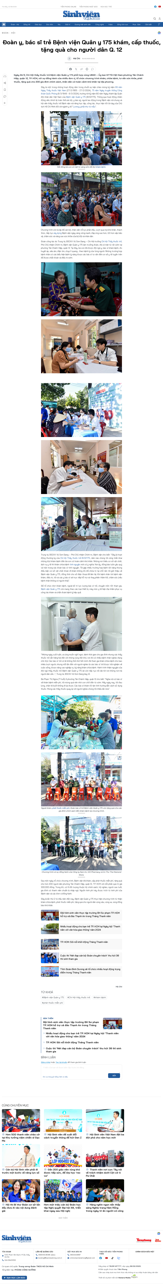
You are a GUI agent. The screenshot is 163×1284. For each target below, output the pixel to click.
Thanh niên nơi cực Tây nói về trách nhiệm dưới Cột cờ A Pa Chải (104, 1172)
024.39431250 (10, 1260)
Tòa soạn (6, 1252)
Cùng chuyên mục (15, 1105)
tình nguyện (75, 564)
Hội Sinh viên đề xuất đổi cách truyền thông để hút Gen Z (63, 1136)
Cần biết (148, 24)
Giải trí (67, 24)
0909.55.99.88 (44, 1255)
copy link (81, 69)
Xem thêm (159, 24)
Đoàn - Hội (15, 24)
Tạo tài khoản (61, 1062)
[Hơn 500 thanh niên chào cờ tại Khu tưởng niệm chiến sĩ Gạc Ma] (21, 1120)
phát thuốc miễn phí (60, 808)
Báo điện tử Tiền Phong (81, 15)
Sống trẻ (27, 24)
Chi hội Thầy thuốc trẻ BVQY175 (75, 558)
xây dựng (57, 233)
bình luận (92, 69)
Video (110, 24)
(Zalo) (53, 1255)
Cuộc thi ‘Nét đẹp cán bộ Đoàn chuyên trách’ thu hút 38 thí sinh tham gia (89, 957)
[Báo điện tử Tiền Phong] (143, 1240)
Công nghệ (99, 24)
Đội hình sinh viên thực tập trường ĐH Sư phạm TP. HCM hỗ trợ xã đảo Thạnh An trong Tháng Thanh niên (90, 914)
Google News (159, 33)
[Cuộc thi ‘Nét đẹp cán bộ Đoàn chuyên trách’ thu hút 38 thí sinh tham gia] (50, 957)
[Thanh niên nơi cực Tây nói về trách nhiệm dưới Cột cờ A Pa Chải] (105, 1155)
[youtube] (159, 7)
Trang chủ (4, 24)
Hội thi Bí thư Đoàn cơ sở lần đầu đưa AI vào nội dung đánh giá (21, 1207)
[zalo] (120, 1258)
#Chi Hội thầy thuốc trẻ (78, 997)
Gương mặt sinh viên (83, 24)
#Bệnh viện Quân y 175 (53, 997)
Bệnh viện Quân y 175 (76, 97)
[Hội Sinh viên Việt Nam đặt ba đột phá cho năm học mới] (105, 1120)
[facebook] (155, 7)
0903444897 (75, 1255)
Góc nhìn (49, 24)
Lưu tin (5, 89)
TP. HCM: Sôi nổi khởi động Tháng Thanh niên (84, 941)
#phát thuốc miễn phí (52, 1002)
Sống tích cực (122, 24)
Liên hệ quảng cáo (44, 1252)
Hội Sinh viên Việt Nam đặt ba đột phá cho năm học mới (105, 1136)
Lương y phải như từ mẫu (84, 106)
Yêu (59, 24)
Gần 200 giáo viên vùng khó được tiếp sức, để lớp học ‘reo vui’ (62, 1172)
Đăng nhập (45, 1062)
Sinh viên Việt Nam (16, 1239)
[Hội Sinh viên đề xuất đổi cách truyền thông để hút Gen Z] (63, 1120)
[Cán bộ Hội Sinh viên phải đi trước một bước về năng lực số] (21, 1155)
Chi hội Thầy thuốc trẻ (112, 241)
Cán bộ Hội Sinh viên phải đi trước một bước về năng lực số (20, 1171)
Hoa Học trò (106, 7)
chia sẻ (70, 69)
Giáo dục (38, 24)
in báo (87, 69)
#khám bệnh (100, 997)
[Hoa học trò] (158, 1240)
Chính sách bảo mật (144, 1252)
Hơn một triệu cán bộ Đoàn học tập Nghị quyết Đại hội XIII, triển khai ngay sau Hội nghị (62, 1207)
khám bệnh (100, 167)
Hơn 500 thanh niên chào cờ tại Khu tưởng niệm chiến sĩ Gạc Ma (21, 1137)
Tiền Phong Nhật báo (88, 7)
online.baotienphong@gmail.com (82, 1258)
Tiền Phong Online (68, 7)
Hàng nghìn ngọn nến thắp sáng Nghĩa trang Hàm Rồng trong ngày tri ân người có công (104, 1207)
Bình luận (5, 96)
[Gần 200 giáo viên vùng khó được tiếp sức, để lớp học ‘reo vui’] (63, 1155)
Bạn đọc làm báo (16, 1277)
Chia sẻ (5, 83)
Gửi (114, 1076)
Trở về (5, 103)
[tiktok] (113, 1258)
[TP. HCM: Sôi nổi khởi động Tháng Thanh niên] (50, 944)
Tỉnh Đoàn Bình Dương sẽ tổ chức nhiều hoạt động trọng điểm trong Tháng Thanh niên (90, 971)
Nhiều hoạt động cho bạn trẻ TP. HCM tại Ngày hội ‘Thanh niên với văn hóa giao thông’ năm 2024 (90, 928)
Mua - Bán (137, 24)
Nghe (5, 76)
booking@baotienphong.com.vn (50, 1258)
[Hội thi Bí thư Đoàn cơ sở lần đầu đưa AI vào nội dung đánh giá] (21, 1190)
